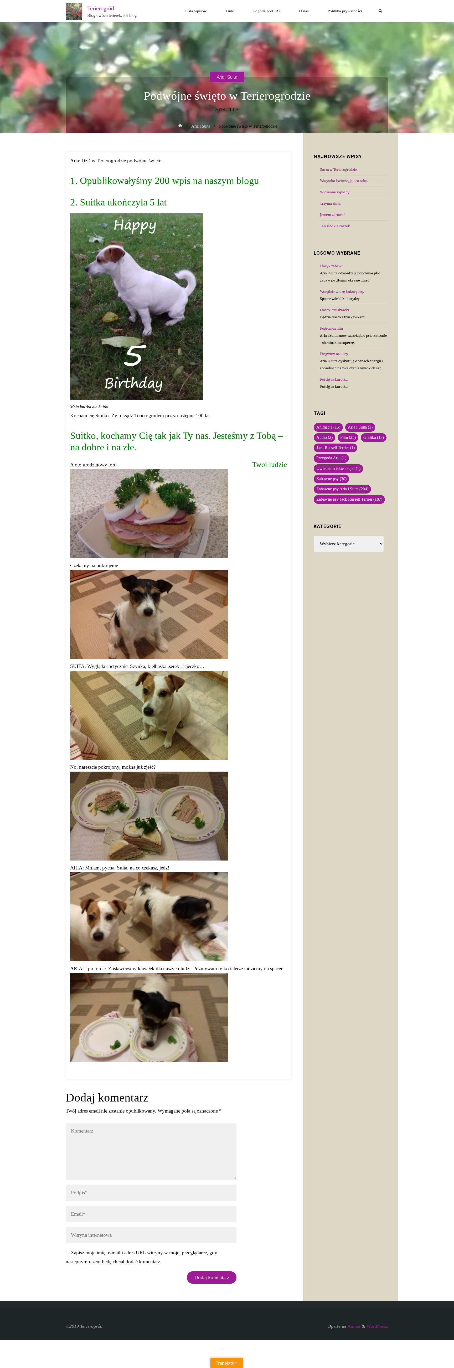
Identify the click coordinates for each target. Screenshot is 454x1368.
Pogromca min (331, 328)
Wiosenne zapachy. (335, 192)
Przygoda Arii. (331, 458)
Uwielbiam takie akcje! (338, 468)
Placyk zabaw (331, 266)
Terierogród (100, 8)
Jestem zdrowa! (332, 214)
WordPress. (377, 1326)
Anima (353, 1326)
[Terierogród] (74, 11)
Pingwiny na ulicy (334, 353)
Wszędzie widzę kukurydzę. (342, 291)
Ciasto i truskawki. (335, 310)
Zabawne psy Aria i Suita (342, 489)
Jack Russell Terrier (335, 447)
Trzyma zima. (330, 203)
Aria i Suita (227, 76)
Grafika (373, 437)
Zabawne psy (331, 478)
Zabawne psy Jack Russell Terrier (349, 499)
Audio (324, 437)
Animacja (328, 427)
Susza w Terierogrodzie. (339, 169)
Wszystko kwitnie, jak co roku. (344, 180)
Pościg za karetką (334, 379)
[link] (380, 11)
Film (348, 437)
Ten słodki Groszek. (335, 226)
